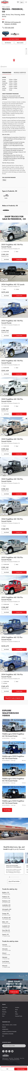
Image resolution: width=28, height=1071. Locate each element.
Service (3, 1014)
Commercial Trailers (7, 1034)
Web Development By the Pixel (14, 1059)
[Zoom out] (26, 51)
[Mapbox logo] (3, 66)
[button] (26, 2)
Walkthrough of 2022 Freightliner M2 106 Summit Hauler (13, 735)
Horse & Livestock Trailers (9, 1031)
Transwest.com (6, 1021)
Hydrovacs (5, 1029)
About (16, 1009)
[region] (14, 57)
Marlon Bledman (6, 738)
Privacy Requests (16, 1058)
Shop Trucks (4, 1007)
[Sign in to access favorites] (18, 2)
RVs (3, 1036)
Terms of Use (22, 1058)
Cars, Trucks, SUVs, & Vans (9, 1025)
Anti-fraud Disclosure (5, 1059)
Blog (16, 1012)
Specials (4, 1009)
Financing (4, 1012)
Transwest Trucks (18, 1016)
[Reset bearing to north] (26, 53)
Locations (8, 7)
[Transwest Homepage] (14, 1056)
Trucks (3, 7)
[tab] (6, 72)
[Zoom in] (26, 49)
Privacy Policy (11, 1058)
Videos (16, 1014)
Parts (3, 1016)
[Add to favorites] (26, 224)
